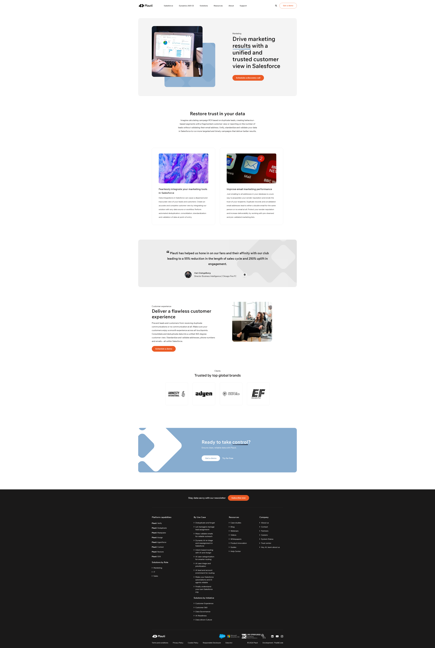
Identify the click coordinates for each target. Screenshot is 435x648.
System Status (267, 539)
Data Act (228, 643)
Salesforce (168, 6)
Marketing (157, 568)
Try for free (227, 458)
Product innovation (239, 543)
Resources (218, 6)
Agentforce (159, 542)
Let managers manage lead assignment (204, 528)
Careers (264, 535)
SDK (156, 556)
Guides (233, 547)
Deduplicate (159, 528)
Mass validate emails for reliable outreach (204, 534)
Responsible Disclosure (212, 643)
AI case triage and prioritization (203, 564)
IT (154, 572)
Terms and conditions (160, 643)
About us (265, 523)
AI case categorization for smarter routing (204, 557)
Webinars (234, 531)
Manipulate (159, 533)
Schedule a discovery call (248, 77)
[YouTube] (277, 636)
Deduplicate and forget (205, 523)
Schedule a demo (163, 348)
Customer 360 (201, 607)
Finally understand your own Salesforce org (204, 589)
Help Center (236, 551)
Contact (264, 527)
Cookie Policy (193, 643)
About (231, 6)
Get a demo (288, 5)
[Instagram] (282, 636)
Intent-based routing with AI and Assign (204, 551)
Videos (233, 535)
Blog (232, 527)
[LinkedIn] (272, 636)
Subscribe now (238, 498)
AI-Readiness (201, 615)
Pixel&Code (278, 643)
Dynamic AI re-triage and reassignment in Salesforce (204, 543)
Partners (264, 531)
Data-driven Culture (203, 620)
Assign (157, 537)
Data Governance (202, 611)
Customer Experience (204, 603)
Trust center (266, 543)
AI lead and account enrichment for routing (204, 571)
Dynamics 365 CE (186, 6)
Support (243, 6)
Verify (157, 523)
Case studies (236, 523)
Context (158, 547)
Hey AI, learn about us (270, 547)
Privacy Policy (178, 643)
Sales (155, 576)
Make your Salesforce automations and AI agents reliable (204, 580)
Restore (158, 552)
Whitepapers (236, 539)
